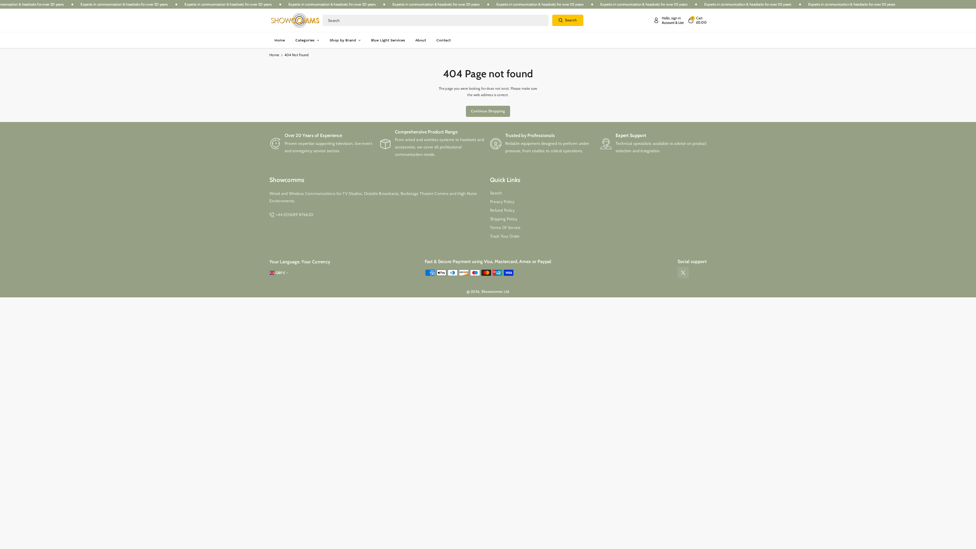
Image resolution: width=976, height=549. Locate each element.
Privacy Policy (502, 201)
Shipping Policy (503, 219)
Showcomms (286, 180)
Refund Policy (502, 210)
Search (571, 20)
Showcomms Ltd (495, 291)
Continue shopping (488, 111)
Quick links (505, 180)
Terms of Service (505, 227)
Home (274, 55)
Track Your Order (505, 236)
